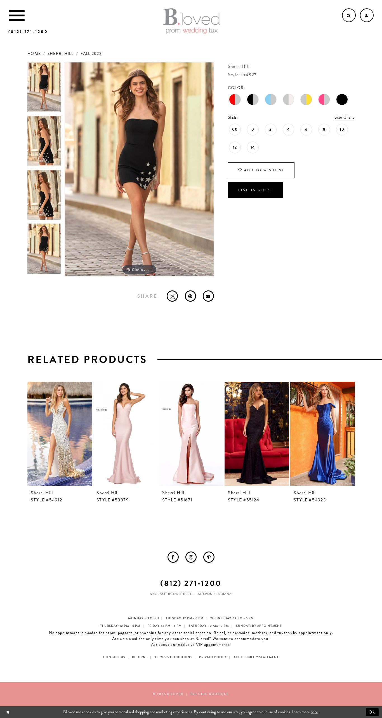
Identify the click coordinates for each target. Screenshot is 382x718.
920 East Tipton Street (171, 594)
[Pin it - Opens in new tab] (190, 296)
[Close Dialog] (8, 712)
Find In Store (255, 190)
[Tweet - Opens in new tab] (172, 296)
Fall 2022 (91, 54)
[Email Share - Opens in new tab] (208, 296)
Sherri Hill (61, 54)
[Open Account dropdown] (367, 15)
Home (34, 54)
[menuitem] (173, 557)
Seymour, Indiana (215, 594)
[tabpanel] (44, 89)
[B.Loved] (191, 21)
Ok (372, 712)
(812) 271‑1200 (190, 583)
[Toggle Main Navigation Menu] (16, 15)
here (314, 712)
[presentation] (59, 434)
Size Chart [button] (344, 117)
